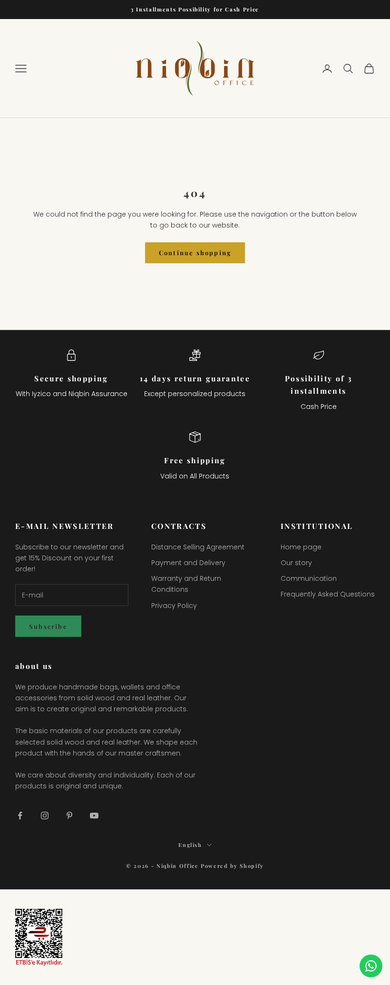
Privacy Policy (174, 605)
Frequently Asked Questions (328, 594)
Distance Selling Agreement (197, 547)
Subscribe (48, 626)
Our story (296, 562)
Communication (309, 578)
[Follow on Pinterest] (69, 815)
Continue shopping (195, 253)
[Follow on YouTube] (94, 815)
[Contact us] (371, 966)
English (190, 844)
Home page (301, 547)
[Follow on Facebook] (20, 815)
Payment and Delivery (188, 562)
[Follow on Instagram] (44, 815)
